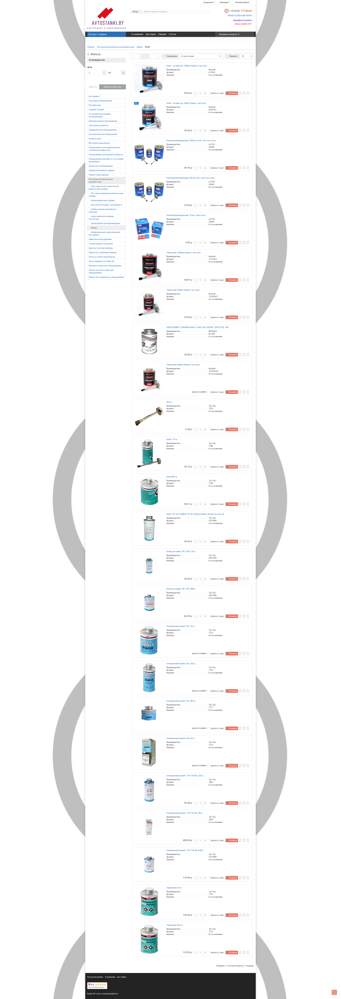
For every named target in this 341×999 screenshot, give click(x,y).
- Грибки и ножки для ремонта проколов (102, 210)
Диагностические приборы (101, 248)
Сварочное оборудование (100, 239)
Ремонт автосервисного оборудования (106, 277)
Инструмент (94, 96)
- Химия (93, 228)
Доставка (151, 34)
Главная (162, 34)
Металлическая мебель (99, 143)
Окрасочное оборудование (101, 166)
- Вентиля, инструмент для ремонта (105, 205)
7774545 (241, 11)
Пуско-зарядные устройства (101, 261)
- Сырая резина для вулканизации (104, 223)
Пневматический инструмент (102, 170)
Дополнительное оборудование (103, 134)
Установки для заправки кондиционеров (100, 115)
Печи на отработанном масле (102, 257)
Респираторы (95, 105)
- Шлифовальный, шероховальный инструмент (104, 233)
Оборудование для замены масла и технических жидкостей (104, 148)
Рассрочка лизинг (95, 977)
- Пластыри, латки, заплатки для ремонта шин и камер (104, 187)
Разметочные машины (99, 175)
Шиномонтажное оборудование (103, 121)
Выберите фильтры (112, 87)
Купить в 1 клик (217, 93)
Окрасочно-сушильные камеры (102, 252)
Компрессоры (95, 139)
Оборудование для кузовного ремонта (106, 154)
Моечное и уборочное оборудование (105, 266)
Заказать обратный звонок (240, 15)
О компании (137, 34)
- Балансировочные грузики (102, 200)
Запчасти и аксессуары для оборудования (101, 271)
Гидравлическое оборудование (103, 130)
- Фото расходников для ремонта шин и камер (106, 194)
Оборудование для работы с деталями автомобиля (106, 160)
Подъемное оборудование (100, 101)
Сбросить (93, 87)
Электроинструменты (98, 125)
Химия (139, 47)
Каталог (97, 34)
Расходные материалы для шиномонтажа (115, 47)
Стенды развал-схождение (101, 244)
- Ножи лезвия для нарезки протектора (101, 217)
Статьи (172, 34)
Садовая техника (96, 109)
